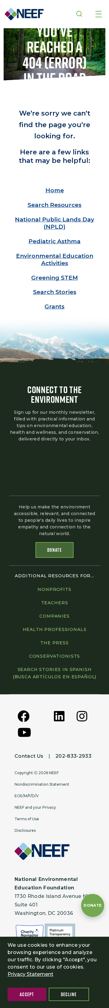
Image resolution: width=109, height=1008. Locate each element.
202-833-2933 (73, 756)
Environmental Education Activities (54, 259)
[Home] (22, 14)
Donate (54, 550)
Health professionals (55, 629)
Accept (27, 994)
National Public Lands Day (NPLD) (54, 223)
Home (54, 190)
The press (54, 643)
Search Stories (54, 291)
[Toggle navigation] (98, 15)
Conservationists (54, 656)
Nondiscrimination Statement (42, 784)
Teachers (54, 602)
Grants (54, 306)
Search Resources (54, 204)
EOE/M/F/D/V (27, 796)
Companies (54, 616)
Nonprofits (54, 589)
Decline (69, 994)
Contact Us (29, 756)
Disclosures (25, 830)
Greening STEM (54, 277)
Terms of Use (27, 819)
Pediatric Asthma (54, 241)
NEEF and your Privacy (35, 807)
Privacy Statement (30, 974)
